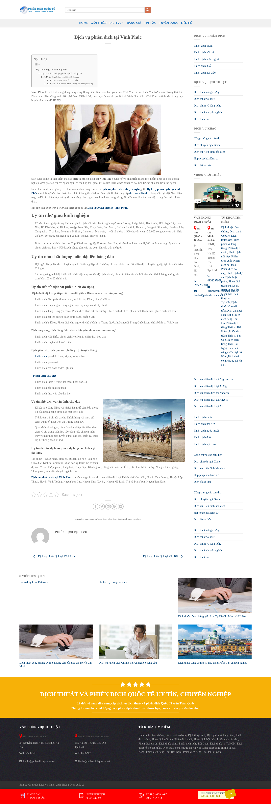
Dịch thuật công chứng (206, 92)
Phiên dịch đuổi (202, 65)
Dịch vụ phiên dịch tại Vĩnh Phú (51, 477)
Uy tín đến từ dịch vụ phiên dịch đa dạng (62, 77)
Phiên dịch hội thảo (205, 72)
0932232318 (29, 753)
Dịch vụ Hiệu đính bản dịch (209, 151)
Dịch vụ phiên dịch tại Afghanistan (213, 379)
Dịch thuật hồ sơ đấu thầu (229, 306)
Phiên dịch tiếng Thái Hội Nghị (230, 344)
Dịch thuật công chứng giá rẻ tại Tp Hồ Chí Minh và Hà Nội (212, 616)
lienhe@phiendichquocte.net (38, 761)
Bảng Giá (134, 22)
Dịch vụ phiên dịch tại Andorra (211, 392)
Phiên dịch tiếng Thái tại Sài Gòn (231, 335)
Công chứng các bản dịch (208, 138)
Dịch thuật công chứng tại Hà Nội (231, 360)
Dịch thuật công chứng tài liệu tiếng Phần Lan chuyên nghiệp (212, 662)
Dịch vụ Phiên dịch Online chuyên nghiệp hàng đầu (128, 662)
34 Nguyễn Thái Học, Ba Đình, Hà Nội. (39, 744)
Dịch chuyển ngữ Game (207, 145)
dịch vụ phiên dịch (139, 193)
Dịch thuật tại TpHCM (229, 298)
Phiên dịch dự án (148, 743)
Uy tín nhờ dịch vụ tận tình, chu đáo (64, 81)
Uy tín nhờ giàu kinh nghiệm (51, 69)
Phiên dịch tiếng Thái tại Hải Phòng (231, 327)
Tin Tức (150, 22)
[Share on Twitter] (102, 506)
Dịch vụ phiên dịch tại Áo (208, 406)
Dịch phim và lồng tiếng (207, 105)
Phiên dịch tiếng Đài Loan (194, 743)
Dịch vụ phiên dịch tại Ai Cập (210, 386)
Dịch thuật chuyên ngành (208, 112)
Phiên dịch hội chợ (227, 739)
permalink (136, 519)
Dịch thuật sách (202, 119)
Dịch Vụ (116, 22)
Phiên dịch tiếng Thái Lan (230, 319)
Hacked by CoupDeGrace (33, 582)
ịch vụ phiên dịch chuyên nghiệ (122, 189)
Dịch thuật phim (168, 743)
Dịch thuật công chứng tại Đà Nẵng (231, 352)
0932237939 (84, 753)
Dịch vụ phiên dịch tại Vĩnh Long (56, 556)
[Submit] (148, 10)
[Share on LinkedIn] (121, 506)
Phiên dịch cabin (203, 45)
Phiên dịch (41, 356)
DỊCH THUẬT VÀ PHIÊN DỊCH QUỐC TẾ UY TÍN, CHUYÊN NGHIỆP (135, 694)
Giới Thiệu (99, 22)
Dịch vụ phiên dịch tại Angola (211, 399)
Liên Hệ (186, 22)
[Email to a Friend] (108, 506)
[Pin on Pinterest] (114, 506)
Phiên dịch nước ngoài (206, 59)
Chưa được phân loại (106, 519)
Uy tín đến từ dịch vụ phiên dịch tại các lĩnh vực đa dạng (71, 84)
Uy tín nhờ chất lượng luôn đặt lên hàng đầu (61, 73)
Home (83, 22)
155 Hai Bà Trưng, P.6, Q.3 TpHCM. (90, 744)
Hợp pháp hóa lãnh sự (206, 158)
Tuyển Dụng (168, 22)
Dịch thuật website (204, 98)
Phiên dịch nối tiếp (204, 52)
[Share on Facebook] (95, 506)
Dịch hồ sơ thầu (202, 165)
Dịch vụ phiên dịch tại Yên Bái (161, 556)
